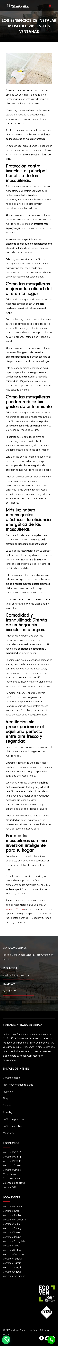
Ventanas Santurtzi (12, 1259)
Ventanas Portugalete (14, 1241)
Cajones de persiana (14, 1183)
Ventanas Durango (12, 1228)
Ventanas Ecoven (12, 1165)
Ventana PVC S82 (12, 1161)
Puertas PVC (9, 1187)
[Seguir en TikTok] (47, 1338)
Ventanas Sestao (12, 1250)
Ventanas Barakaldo (13, 1215)
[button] (6, 1339)
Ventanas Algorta (12, 1272)
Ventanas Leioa (11, 1246)
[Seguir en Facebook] (41, 1338)
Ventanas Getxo (11, 1224)
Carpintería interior (12, 1178)
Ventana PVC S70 (12, 1152)
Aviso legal (8, 1112)
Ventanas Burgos (12, 1211)
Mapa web (8, 1133)
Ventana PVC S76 (12, 1157)
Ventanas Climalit (12, 1170)
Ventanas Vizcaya (12, 1233)
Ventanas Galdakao (13, 1254)
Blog (5, 1098)
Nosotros (8, 1092)
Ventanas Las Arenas (14, 1276)
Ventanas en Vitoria (13, 1207)
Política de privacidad (14, 1119)
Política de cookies (12, 1126)
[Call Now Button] (51, 1340)
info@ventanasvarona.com (16, 975)
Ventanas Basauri (12, 1237)
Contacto (7, 1105)
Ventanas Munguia (12, 1267)
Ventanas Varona (15, 909)
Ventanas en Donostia (14, 1220)
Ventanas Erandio (12, 1263)
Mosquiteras (9, 1174)
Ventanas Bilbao (11, 1078)
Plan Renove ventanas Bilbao (18, 1085)
